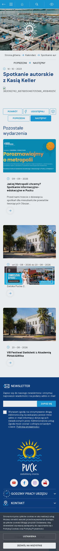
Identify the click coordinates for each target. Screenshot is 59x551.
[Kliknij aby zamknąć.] (54, 233)
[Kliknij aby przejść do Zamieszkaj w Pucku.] (29, 276)
